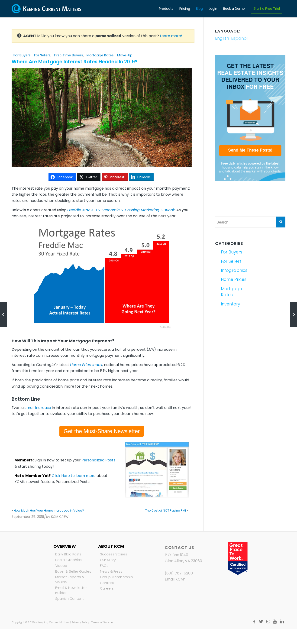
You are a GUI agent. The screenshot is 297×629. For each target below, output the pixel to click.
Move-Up (124, 55)
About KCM (111, 546)
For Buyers (22, 55)
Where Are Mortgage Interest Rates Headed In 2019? (75, 61)
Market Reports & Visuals (69, 579)
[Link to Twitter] (261, 621)
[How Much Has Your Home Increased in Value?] (3, 314)
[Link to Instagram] (268, 621)
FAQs (104, 565)
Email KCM (174, 579)
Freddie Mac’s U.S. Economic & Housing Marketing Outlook (121, 210)
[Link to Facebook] (254, 621)
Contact (107, 582)
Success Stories (113, 554)
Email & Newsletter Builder (71, 590)
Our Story (108, 560)
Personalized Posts (98, 460)
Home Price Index (86, 364)
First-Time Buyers (68, 55)
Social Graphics (68, 560)
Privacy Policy (80, 622)
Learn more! (171, 36)
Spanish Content (69, 598)
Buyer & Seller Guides (73, 571)
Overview (64, 546)
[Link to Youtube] (274, 621)
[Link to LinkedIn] (281, 621)
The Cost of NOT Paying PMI (165, 510)
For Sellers (42, 55)
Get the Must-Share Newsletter (102, 431)
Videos (61, 565)
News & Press (111, 571)
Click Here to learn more (74, 475)
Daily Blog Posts (68, 554)
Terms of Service (102, 622)
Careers (107, 588)
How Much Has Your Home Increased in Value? (49, 510)
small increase (38, 407)
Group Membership (116, 577)
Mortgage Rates (100, 55)
